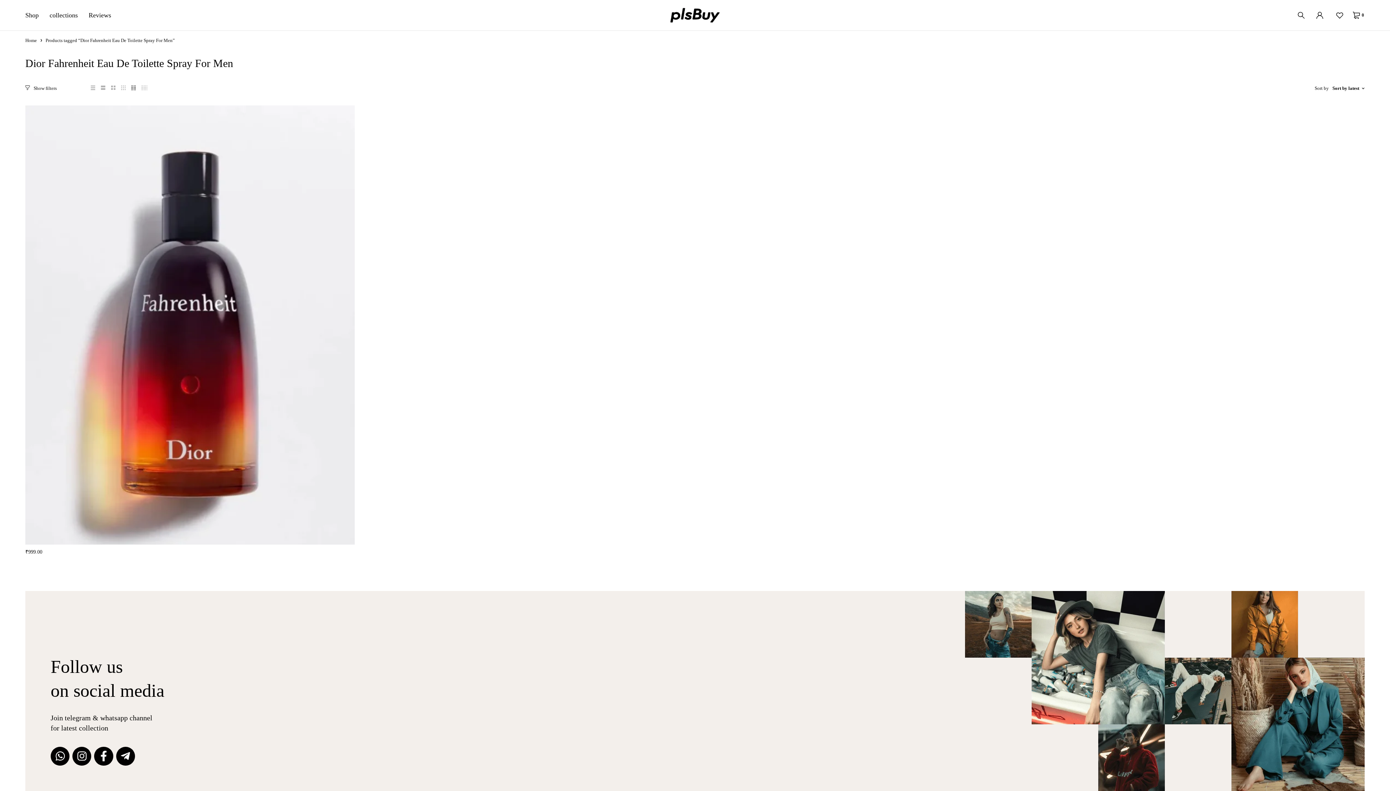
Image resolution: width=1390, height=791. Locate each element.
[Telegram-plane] (125, 756)
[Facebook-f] (103, 756)
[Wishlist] (1339, 15)
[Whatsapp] (60, 756)
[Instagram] (81, 756)
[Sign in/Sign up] (1320, 15)
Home (31, 40)
